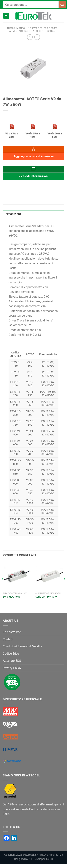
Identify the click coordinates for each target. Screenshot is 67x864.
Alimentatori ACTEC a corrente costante (33, 31)
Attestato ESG (12, 660)
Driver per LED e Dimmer (43, 28)
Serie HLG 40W (11, 596)
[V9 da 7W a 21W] (12, 126)
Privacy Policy (12, 668)
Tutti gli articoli (16, 28)
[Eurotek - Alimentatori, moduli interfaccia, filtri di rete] (33, 15)
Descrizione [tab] (13, 214)
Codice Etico (11, 653)
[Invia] (62, 4)
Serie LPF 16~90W (46, 596)
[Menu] (6, 16)
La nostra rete (12, 632)
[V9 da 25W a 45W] (33, 126)
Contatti (8, 639)
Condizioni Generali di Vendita (22, 646)
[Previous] (2, 586)
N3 (30, 859)
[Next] (64, 586)
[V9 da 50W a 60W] (55, 126)
